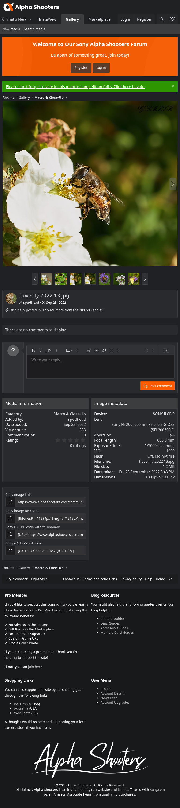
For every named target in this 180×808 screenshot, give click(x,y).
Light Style (39, 579)
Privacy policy (131, 579)
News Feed (109, 698)
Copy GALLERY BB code (23, 543)
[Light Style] (172, 19)
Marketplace (99, 19)
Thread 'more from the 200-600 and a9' (73, 310)
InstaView (47, 19)
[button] (30, 19)
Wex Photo (22, 713)
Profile (105, 689)
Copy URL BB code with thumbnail (32, 527)
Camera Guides (113, 618)
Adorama (21, 708)
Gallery (72, 19)
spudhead (31, 302)
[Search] (162, 19)
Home (160, 579)
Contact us (71, 579)
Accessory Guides (114, 628)
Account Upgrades (115, 702)
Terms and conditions (100, 579)
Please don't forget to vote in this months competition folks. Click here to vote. (75, 86)
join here (35, 666)
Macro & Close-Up (70, 413)
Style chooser (17, 579)
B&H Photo (22, 704)
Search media (34, 29)
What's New (15, 19)
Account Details (113, 693)
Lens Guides (110, 623)
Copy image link (17, 494)
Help (148, 579)
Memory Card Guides (117, 632)
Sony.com (157, 789)
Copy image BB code (21, 511)
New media (11, 29)
